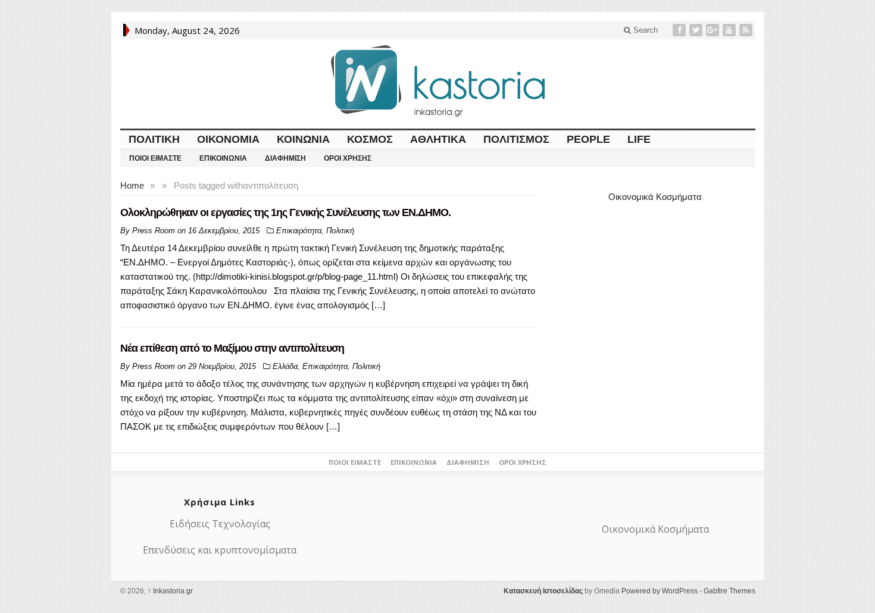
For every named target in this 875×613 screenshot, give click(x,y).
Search (644, 30)
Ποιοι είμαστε (155, 158)
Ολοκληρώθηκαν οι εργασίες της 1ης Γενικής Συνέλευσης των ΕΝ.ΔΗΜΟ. (285, 212)
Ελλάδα (285, 366)
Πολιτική (154, 139)
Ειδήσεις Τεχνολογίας (220, 523)
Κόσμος (370, 139)
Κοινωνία (303, 139)
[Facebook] (680, 30)
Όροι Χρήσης (347, 158)
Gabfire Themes (729, 591)
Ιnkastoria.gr (170, 591)
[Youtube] (730, 30)
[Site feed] (747, 30)
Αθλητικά (438, 139)
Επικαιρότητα (298, 230)
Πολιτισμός (516, 139)
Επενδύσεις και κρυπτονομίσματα (219, 549)
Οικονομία (228, 139)
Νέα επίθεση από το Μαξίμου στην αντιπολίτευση (232, 348)
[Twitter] (697, 30)
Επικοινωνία (223, 158)
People (588, 139)
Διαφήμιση (285, 158)
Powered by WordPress (659, 591)
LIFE (639, 139)
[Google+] (713, 30)
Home (132, 185)
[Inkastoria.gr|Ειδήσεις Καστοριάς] (437, 81)
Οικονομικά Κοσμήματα (655, 197)
